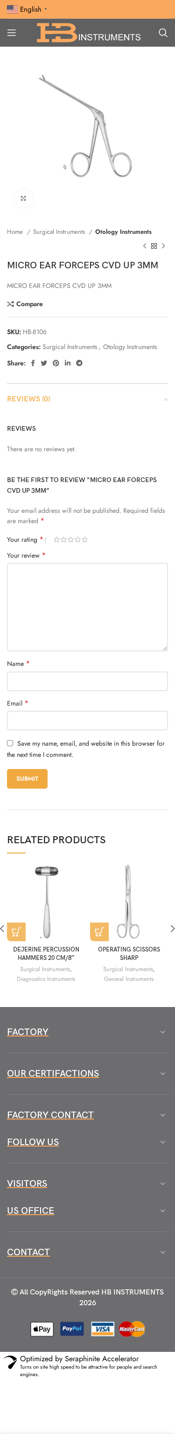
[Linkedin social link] (67, 363)
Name (18, 663)
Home (16, 231)
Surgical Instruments (60, 231)
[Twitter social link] (44, 363)
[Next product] (163, 246)
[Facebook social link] (33, 363)
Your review (26, 555)
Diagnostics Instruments (46, 979)
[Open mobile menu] (11, 32)
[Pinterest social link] (56, 363)
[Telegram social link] (79, 363)
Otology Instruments (123, 231)
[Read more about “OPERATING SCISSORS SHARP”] (99, 932)
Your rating (25, 539)
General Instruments (129, 979)
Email (17, 703)
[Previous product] (144, 246)
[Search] (163, 32)
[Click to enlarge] (23, 198)
